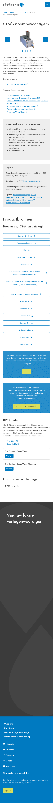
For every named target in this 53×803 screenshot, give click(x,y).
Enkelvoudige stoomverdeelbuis (20, 109)
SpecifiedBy (12, 444)
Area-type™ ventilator (16, 112)
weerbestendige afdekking (17, 197)
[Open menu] (47, 4)
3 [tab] (27, 51)
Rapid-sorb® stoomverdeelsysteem (21, 106)
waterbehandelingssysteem (24, 194)
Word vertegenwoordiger (17, 732)
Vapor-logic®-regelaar (16, 84)
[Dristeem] (13, 5)
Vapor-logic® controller (32, 181)
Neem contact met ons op (17, 736)
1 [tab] (22, 51)
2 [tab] (25, 51)
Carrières (9, 728)
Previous (7, 39)
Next (45, 39)
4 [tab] (30, 51)
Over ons (8, 723)
